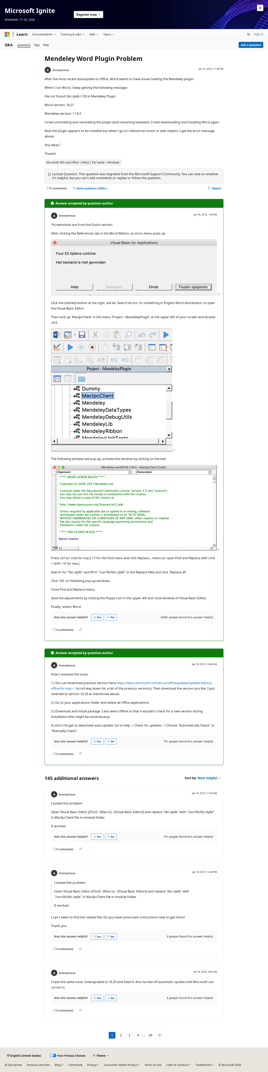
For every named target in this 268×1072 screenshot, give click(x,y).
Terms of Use (152, 1065)
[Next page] (159, 1035)
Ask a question (251, 45)
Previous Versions (38, 1065)
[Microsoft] (7, 34)
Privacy (91, 1065)
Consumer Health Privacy (120, 1065)
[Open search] (249, 34)
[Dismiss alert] (260, 8)
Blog (58, 1065)
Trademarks (203, 1065)
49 (150, 1035)
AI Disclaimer (13, 1065)
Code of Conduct (177, 1065)
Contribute (75, 1065)
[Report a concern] (80, 630)
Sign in (258, 34)
